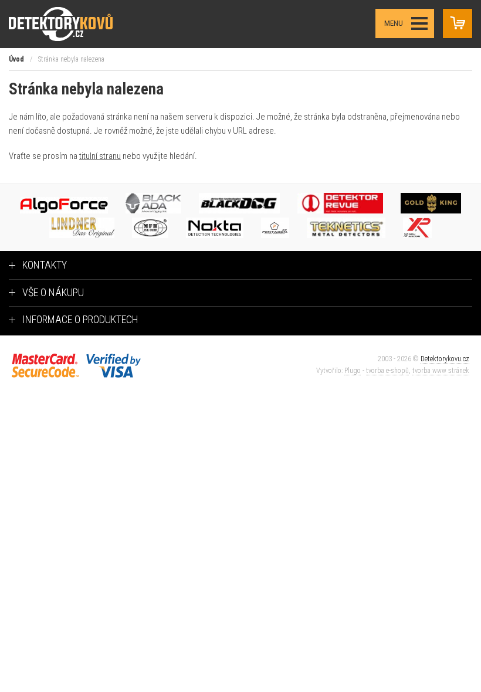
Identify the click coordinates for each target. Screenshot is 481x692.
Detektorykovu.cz (445, 359)
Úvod (16, 59)
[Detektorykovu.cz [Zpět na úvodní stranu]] (72, 23)
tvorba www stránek (440, 371)
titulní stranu (100, 156)
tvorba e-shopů (387, 371)
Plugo (352, 371)
